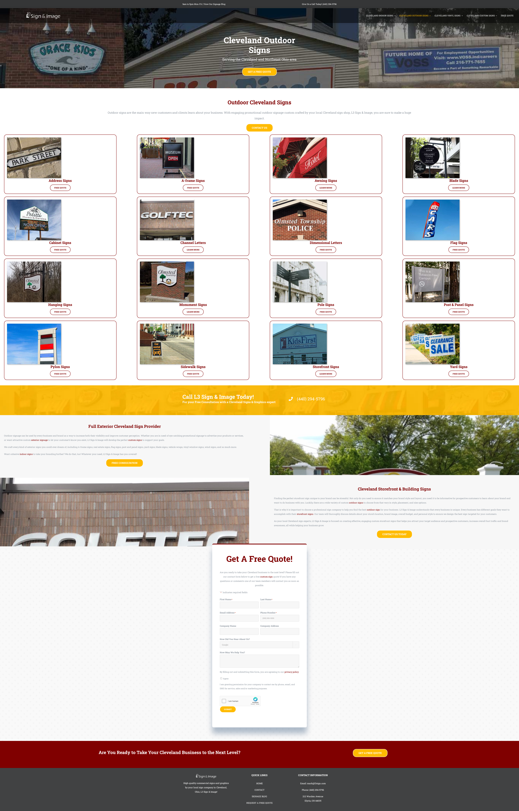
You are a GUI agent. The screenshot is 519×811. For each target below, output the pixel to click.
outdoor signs (356, 502)
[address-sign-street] (34, 138)
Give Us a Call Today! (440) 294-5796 (319, 4)
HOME (259, 783)
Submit (228, 709)
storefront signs (305, 514)
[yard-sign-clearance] (432, 324)
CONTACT (259, 789)
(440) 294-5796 (316, 789)
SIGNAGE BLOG (259, 796)
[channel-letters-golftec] (167, 200)
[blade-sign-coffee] (432, 138)
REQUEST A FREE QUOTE (259, 802)
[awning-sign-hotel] (300, 138)
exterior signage (39, 440)
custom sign (266, 576)
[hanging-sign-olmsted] (34, 262)
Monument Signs (193, 304)
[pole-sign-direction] (300, 262)
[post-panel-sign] (432, 262)
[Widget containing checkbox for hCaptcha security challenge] (240, 701)
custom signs (135, 440)
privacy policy (292, 671)
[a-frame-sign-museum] (167, 138)
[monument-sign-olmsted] (167, 262)
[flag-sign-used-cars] (432, 200)
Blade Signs (458, 180)
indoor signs (26, 454)
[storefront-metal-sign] (300, 324)
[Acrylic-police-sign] (300, 200)
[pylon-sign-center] (34, 324)
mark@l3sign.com (316, 783)
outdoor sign (373, 509)
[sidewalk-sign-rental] (167, 324)
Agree (226, 678)
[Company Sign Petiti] (34, 200)
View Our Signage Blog (214, 4)
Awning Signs (326, 180)
